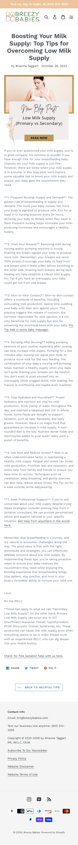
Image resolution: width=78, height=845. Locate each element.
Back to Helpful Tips (42, 687)
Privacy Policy (17, 758)
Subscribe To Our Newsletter (27, 750)
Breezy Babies (31, 832)
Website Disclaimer (21, 766)
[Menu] (71, 17)
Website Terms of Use (23, 774)
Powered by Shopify (53, 832)
